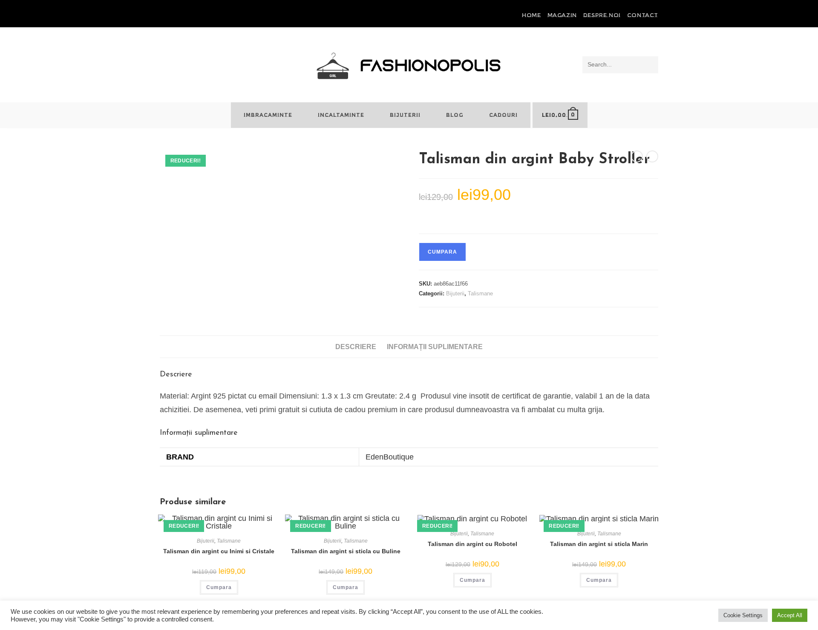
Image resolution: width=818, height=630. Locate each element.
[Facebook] (163, 15)
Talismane (480, 293)
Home (531, 15)
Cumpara (442, 252)
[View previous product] (637, 156)
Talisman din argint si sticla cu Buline (345, 551)
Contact (642, 15)
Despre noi (602, 15)
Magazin (562, 15)
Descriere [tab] (355, 346)
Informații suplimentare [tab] (435, 346)
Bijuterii (455, 293)
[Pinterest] (172, 15)
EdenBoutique (390, 457)
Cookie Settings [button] (743, 615)
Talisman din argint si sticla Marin (599, 543)
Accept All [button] (789, 615)
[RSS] (191, 15)
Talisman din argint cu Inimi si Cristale (218, 551)
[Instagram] (182, 15)
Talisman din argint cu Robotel (472, 543)
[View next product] (652, 156)
